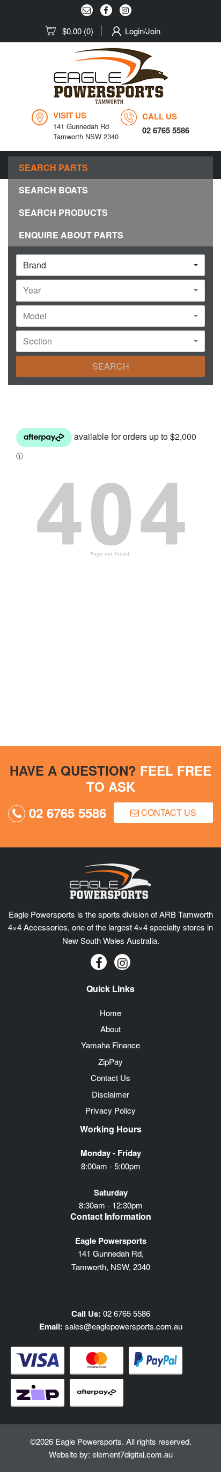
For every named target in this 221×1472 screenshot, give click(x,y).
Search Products (63, 212)
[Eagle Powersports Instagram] (125, 10)
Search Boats (53, 190)
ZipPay (110, 1061)
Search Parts (53, 167)
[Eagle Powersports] (110, 76)
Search (110, 366)
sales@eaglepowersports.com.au (123, 1326)
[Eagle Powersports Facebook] (106, 10)
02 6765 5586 (65, 812)
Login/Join (142, 30)
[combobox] (110, 265)
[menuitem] (73, 31)
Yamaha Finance (110, 1044)
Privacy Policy (110, 1110)
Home (110, 1012)
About (110, 1028)
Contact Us (167, 812)
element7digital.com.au (132, 1454)
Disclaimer (110, 1094)
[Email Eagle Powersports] (87, 10)
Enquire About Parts (71, 235)
